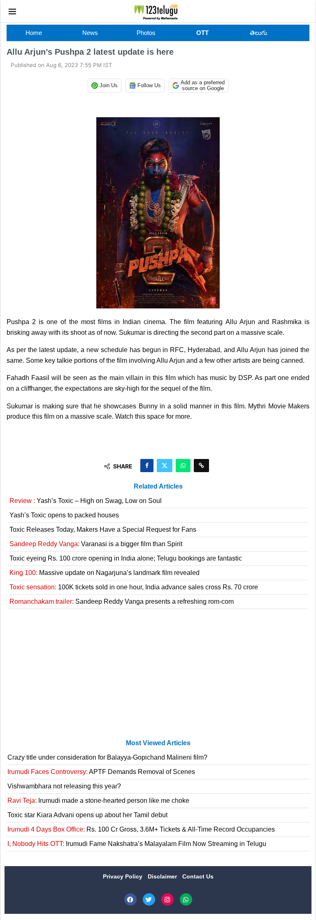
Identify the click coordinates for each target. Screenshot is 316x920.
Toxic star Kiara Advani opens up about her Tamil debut (87, 814)
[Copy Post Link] (201, 465)
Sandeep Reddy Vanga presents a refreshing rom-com (121, 601)
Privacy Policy (123, 876)
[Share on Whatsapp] (183, 465)
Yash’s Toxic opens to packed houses (64, 515)
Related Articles (158, 486)
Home (34, 32)
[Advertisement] (158, 677)
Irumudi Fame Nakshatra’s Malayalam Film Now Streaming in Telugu (136, 843)
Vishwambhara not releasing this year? (64, 786)
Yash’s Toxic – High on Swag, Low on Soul (85, 500)
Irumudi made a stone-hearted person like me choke (98, 800)
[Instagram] (167, 899)
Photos (146, 32)
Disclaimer (163, 876)
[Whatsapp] (186, 899)
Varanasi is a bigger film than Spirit (95, 543)
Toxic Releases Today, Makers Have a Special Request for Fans (102, 529)
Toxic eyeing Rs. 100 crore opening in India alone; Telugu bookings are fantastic (125, 558)
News (90, 32)
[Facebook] (130, 899)
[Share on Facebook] (146, 465)
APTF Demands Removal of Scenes (101, 771)
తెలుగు (258, 32)
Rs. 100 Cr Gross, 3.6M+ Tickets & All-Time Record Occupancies (141, 829)
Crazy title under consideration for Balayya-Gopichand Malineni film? (107, 757)
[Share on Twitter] (164, 465)
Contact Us (198, 876)
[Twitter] (149, 899)
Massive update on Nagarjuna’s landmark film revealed (104, 572)
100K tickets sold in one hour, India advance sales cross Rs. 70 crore (133, 587)
